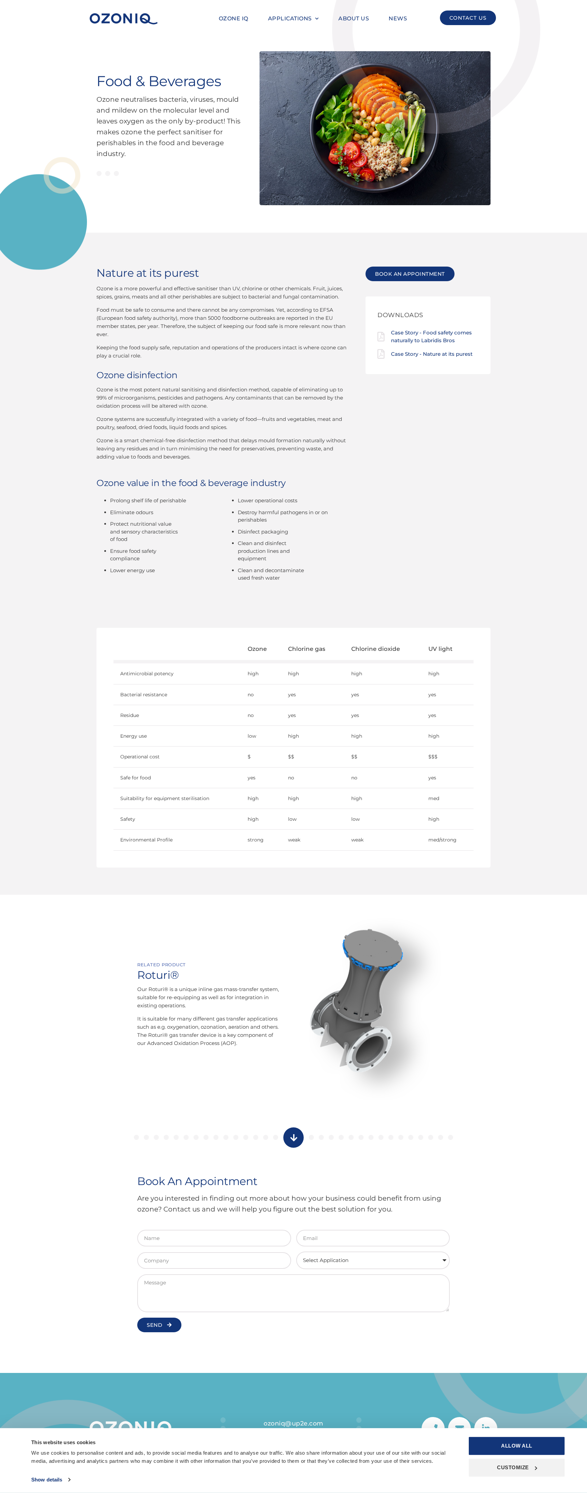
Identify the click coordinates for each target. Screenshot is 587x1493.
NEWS (398, 18)
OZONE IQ (233, 18)
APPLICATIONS (290, 18)
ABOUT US (353, 18)
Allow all (516, 1446)
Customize (513, 1467)
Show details (46, 1479)
